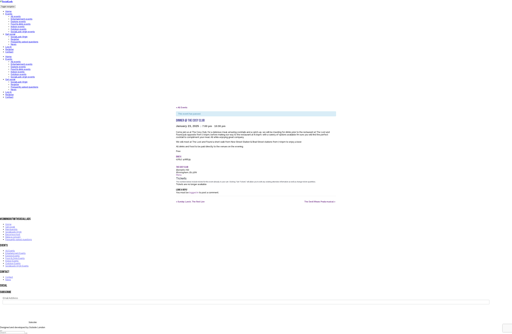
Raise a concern (13, 237)
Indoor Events (12, 261)
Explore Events (12, 256)
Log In (8, 47)
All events (16, 16)
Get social (10, 34)
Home (8, 11)
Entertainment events (21, 19)
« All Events (181, 107)
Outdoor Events (13, 263)
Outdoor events (18, 29)
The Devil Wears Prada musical (319, 201)
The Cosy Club (182, 167)
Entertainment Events (15, 253)
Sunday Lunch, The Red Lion (190, 201)
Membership (11, 229)
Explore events (18, 21)
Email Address (10, 298)
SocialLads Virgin (19, 36)
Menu (179, 175)
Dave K (178, 156)
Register (15, 39)
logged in (194, 192)
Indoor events (18, 26)
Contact (9, 52)
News (13, 44)
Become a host (12, 234)
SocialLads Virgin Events (17, 266)
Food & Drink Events (15, 258)
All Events (10, 250)
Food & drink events (21, 24)
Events (8, 14)
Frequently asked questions (24, 42)
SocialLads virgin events (23, 31)
